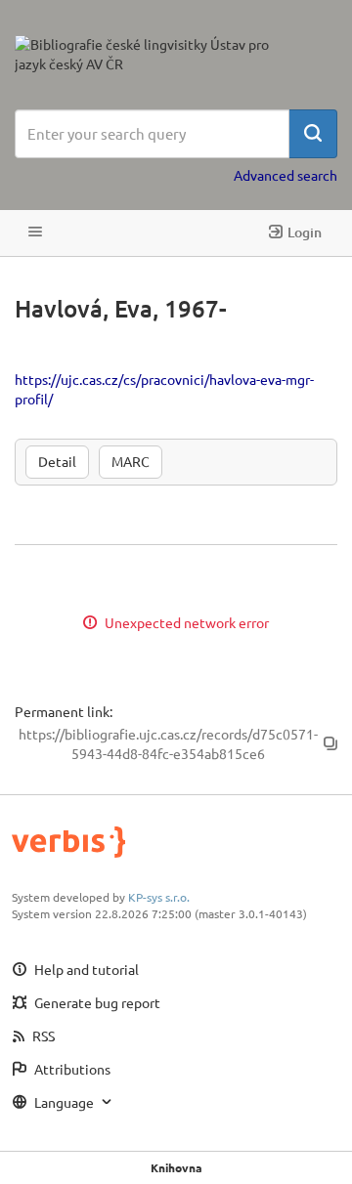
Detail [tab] (57, 461)
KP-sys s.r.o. (159, 897)
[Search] (312, 133)
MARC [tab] (130, 461)
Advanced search (285, 175)
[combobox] (152, 133)
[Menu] (35, 233)
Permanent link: (63, 711)
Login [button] (304, 232)
